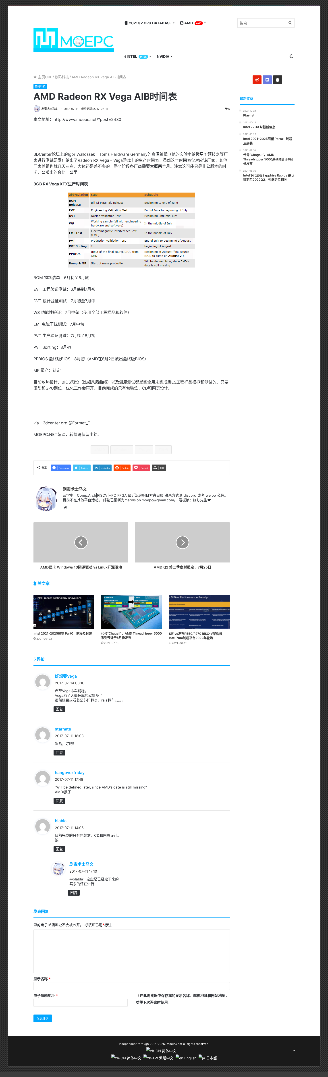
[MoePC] (73, 40)
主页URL (44, 77)
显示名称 (42, 979)
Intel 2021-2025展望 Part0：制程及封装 (62, 633)
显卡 (164, 449)
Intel (136, 56)
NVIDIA (163, 56)
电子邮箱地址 (45, 995)
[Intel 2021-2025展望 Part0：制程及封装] (63, 612)
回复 (59, 709)
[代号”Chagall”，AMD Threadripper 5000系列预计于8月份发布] (131, 612)
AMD (192, 23)
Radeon (123, 449)
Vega (145, 449)
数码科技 (62, 77)
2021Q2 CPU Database (150, 23)
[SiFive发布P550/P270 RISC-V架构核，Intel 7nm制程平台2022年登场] (199, 612)
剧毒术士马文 (50, 108)
